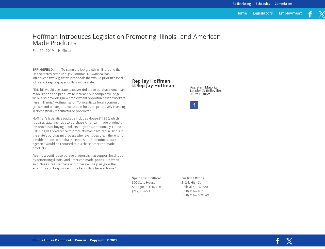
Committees (283, 4)
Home (241, 13)
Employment (290, 13)
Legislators (263, 13)
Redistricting (242, 4)
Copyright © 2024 (103, 240)
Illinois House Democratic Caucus (59, 240)
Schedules (263, 4)
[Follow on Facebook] (194, 105)
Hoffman (65, 50)
